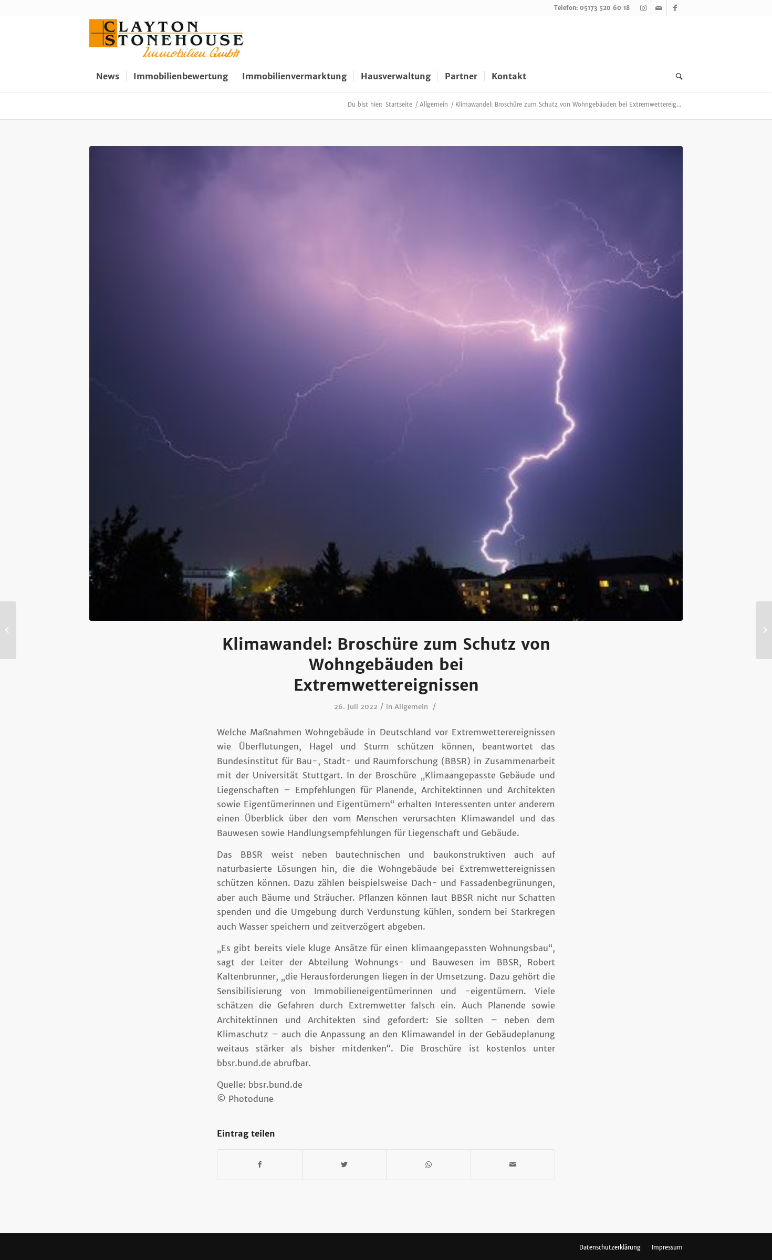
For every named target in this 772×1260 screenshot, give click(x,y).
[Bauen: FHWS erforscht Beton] (764, 630)
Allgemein (411, 706)
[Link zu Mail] (658, 8)
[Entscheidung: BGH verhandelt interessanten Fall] (8, 630)
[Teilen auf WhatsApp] (429, 1165)
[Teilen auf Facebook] (259, 1165)
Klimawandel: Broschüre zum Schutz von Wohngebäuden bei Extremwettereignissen (386, 664)
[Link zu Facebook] (675, 8)
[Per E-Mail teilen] (513, 1165)
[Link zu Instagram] (643, 8)
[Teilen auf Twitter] (344, 1165)
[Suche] (676, 76)
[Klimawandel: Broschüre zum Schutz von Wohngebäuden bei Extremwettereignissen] (386, 383)
